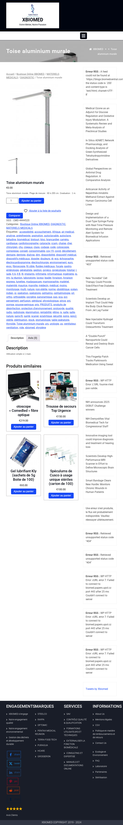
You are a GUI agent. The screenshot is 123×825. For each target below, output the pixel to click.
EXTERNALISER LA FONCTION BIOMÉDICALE (74, 744)
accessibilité (26, 231)
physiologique (51, 300)
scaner (35, 316)
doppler (35, 258)
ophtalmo (47, 293)
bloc (42, 239)
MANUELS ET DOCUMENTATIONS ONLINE (73, 765)
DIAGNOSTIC (27, 77)
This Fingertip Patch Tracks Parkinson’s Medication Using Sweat (99, 360)
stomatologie (43, 319)
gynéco (47, 270)
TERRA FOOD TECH (47, 739)
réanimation (32, 312)
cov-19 (50, 250)
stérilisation (20, 319)
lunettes (20, 281)
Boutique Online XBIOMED (30, 74)
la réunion (16, 277)
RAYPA (41, 719)
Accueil (10, 74)
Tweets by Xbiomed (97, 688)
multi (23, 289)
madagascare (34, 281)
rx (61, 312)
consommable (37, 250)
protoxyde (58, 308)
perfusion (25, 300)
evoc (9, 266)
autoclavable (51, 235)
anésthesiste (23, 235)
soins (66, 316)
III (22, 273)
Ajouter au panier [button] (24, 426)
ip (76, 273)
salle (65, 312)
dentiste (20, 254)
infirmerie (41, 273)
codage (45, 247)
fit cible (30, 266)
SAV (68, 714)
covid (58, 250)
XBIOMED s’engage (18, 714)
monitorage (12, 289)
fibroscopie (19, 266)
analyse (10, 235)
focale (59, 266)
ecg (56, 258)
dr (52, 258)
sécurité (57, 316)
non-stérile (41, 289)
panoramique (44, 296)
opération (22, 293)
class (37, 247)
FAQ (97, 760)
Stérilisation (101, 777)
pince (63, 300)
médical (53, 285)
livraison (57, 277)
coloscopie (63, 247)
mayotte (33, 285)
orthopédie (19, 296)
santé (27, 316)
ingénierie (68, 273)
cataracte (45, 243)
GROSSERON (44, 756)
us (61, 323)
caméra (64, 239)
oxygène (31, 296)
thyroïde (10, 323)
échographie (67, 258)
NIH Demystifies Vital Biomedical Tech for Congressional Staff (98, 422)
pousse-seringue (24, 304)
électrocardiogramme (18, 262)
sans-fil (19, 316)
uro (47, 323)
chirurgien (11, 247)
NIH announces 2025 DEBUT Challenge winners (97, 405)
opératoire (35, 293)
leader (48, 277)
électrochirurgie (40, 262)
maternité (11, 285)
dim (38, 254)
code (53, 247)
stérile (9, 319)
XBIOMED (32, 20)
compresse (12, 250)
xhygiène (41, 327)
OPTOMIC (42, 725)
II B (18, 273)
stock (31, 319)
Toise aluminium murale (30, 323)
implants (29, 273)
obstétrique (63, 289)
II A (14, 273)
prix (37, 304)
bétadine (11, 239)
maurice (22, 285)
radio (9, 312)
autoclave (65, 235)
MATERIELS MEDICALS (19, 228)
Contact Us (100, 743)
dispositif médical (66, 254)
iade (8, 273)
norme (52, 289)
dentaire (10, 254)
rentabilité (45, 312)
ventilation (12, 327)
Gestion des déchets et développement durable (17, 740)
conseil (24, 250)
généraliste (26, 270)
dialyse (31, 254)
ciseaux (28, 247)
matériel (64, 281)
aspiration (37, 235)
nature (30, 289)
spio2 (73, 316)
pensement (12, 300)
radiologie (18, 312)
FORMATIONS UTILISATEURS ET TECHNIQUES (72, 731)
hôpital (71, 270)
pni (68, 300)
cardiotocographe (28, 243)
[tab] (83, 35)
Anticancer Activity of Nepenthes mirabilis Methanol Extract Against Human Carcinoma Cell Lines (100, 197)
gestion (37, 270)
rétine (56, 312)
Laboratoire (101, 766)
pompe (10, 304)
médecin (43, 285)
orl (72, 293)
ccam (54, 243)
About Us (99, 714)
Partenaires (101, 772)
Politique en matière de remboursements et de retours (104, 734)
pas (55, 296)
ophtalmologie (62, 293)
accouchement (42, 231)
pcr (65, 296)
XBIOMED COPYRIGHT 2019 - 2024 (61, 822)
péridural (37, 300)
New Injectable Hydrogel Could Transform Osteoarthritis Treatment (99, 323)
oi (15, 293)
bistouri (35, 239)
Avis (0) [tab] (32, 337)
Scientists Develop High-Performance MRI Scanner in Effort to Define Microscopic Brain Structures (100, 464)
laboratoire (29, 277)
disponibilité (48, 254)
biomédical (23, 239)
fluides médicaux (45, 266)
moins (63, 285)
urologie (54, 323)
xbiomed (30, 327)
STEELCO (42, 714)
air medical (68, 231)
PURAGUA (43, 745)
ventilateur (70, 323)
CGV (97, 725)
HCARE (41, 751)
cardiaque (11, 243)
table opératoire (60, 319)
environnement (58, 262)
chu (21, 247)
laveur (40, 277)
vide (21, 327)
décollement (69, 250)
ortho (9, 296)
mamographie (51, 281)
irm (8, 277)
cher (69, 243)
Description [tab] (17, 337)
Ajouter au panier (31, 200)
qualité (69, 308)
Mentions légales (103, 719)
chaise (62, 243)
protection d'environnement (36, 308)
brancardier (52, 239)
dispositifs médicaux (18, 258)
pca (60, 296)
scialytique (46, 316)
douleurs (45, 258)
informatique (54, 273)
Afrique (56, 231)
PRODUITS (46, 304)
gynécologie (59, 270)
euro (70, 262)
